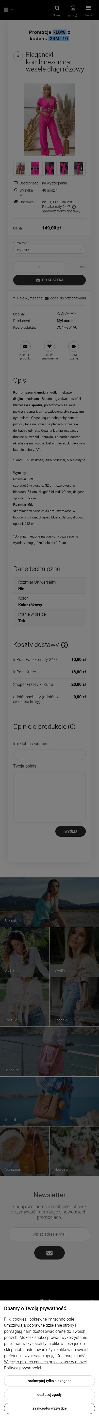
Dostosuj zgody (49, 1395)
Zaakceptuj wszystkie (49, 1408)
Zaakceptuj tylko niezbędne (49, 1381)
